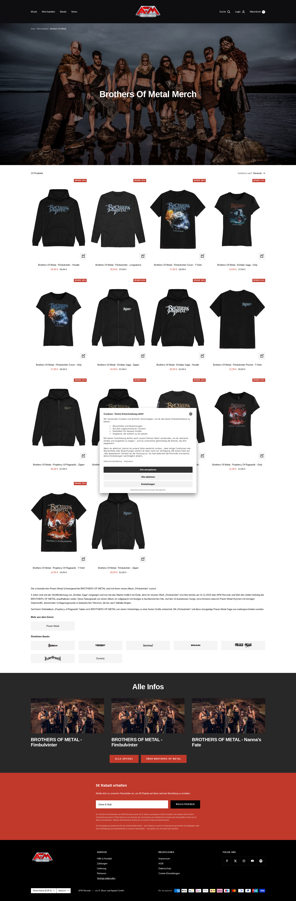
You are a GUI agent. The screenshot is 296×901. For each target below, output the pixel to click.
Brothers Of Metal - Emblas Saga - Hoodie (177, 364)
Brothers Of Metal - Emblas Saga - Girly (237, 265)
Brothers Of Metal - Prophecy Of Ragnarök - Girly (237, 464)
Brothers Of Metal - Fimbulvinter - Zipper (118, 568)
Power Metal (52, 626)
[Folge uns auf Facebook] (227, 861)
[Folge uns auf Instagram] (244, 861)
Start (33, 29)
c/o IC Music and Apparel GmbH (109, 890)
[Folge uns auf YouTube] (252, 861)
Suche (222, 11)
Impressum (164, 858)
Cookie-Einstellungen (169, 873)
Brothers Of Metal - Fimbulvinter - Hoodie (58, 265)
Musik (34, 11)
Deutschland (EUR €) (42, 890)
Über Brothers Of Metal (163, 759)
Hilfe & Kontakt (104, 858)
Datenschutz (164, 868)
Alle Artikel (124, 759)
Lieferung (101, 868)
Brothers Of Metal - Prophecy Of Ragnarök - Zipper (58, 464)
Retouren (101, 873)
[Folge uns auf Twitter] (235, 861)
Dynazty (100, 658)
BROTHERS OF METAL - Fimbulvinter (56, 742)
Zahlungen (102, 863)
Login (238, 11)
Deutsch (62, 890)
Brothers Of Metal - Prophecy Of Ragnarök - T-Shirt (59, 568)
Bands (63, 11)
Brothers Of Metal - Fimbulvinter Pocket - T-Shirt (237, 364)
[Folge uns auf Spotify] (261, 861)
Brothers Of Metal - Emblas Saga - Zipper (118, 364)
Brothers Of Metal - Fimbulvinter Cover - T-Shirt (178, 265)
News (74, 11)
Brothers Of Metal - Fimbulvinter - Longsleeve (118, 265)
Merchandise (48, 11)
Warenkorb (257, 11)
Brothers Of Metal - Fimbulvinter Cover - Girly (59, 364)
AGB (160, 863)
